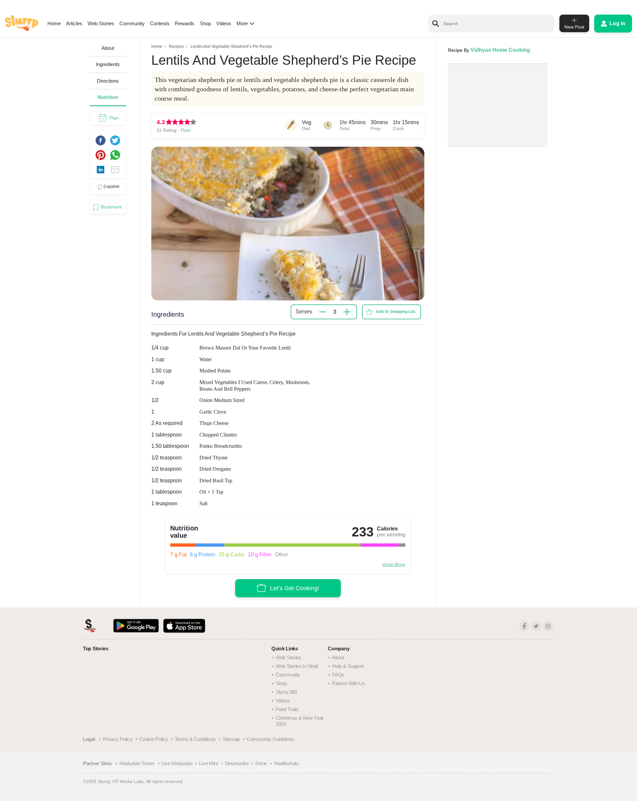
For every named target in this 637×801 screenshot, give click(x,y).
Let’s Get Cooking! (294, 588)
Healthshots (286, 763)
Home (54, 23)
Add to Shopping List (395, 311)
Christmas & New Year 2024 (299, 721)
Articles (74, 23)
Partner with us (348, 683)
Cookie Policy (153, 739)
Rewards (184, 23)
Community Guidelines (270, 739)
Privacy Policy (118, 739)
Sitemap (231, 739)
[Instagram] (548, 626)
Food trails (287, 709)
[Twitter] (536, 626)
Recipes (176, 46)
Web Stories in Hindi (297, 666)
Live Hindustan (177, 763)
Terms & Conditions (195, 739)
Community (132, 23)
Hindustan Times (137, 763)
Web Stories (101, 23)
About (338, 657)
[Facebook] (524, 626)
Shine (261, 763)
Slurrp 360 (286, 692)
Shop (205, 23)
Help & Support (348, 666)
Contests (160, 23)
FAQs (338, 675)
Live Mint (208, 763)
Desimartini (236, 763)
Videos (223, 23)
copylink (111, 186)
